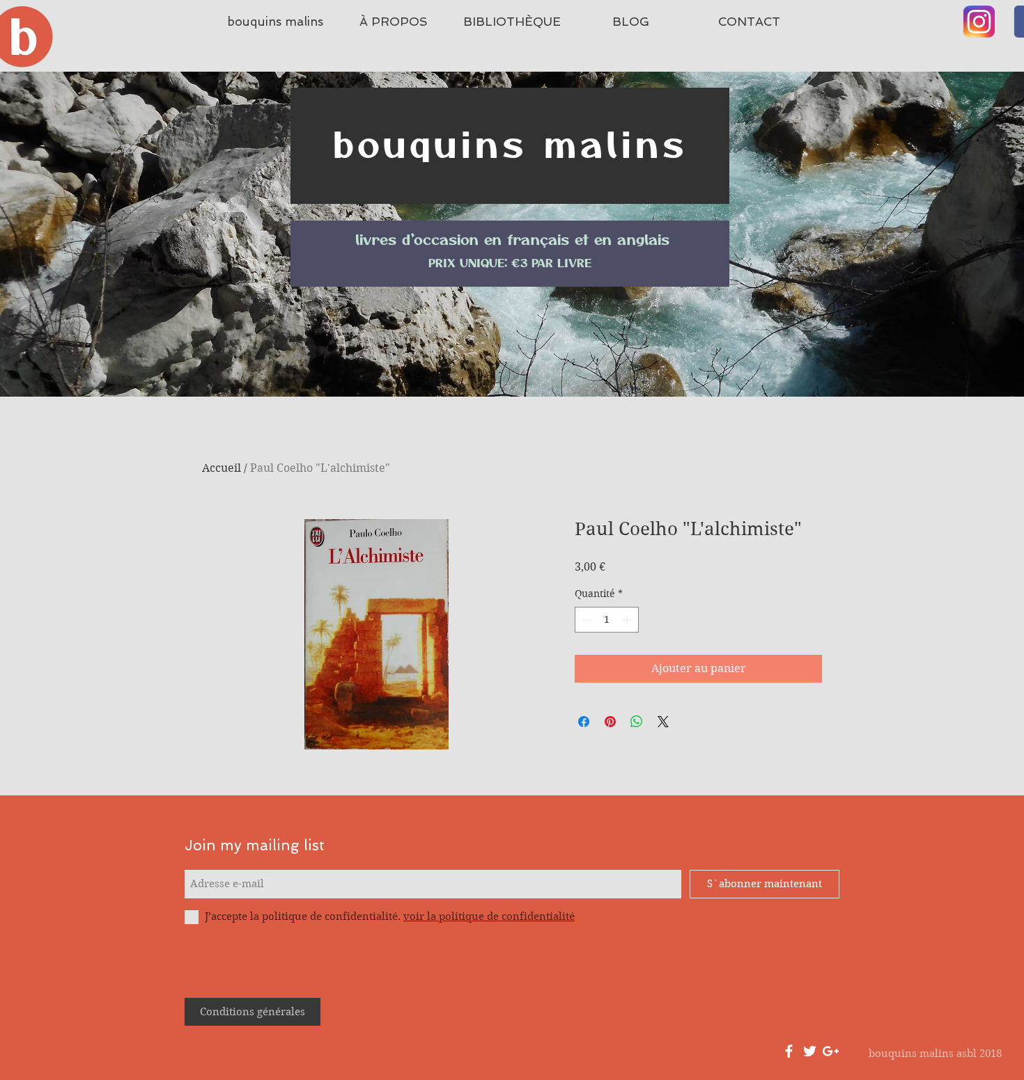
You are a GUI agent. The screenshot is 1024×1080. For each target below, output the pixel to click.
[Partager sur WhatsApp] (636, 721)
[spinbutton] (606, 620)
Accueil (221, 468)
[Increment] (628, 620)
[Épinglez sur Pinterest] (610, 721)
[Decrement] (585, 620)
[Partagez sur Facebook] (583, 721)
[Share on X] (663, 721)
